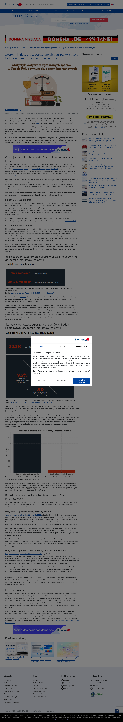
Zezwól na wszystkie (81, 381)
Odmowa (41, 380)
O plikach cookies (82, 346)
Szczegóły (61, 346)
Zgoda (41, 346)
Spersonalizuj (61, 380)
